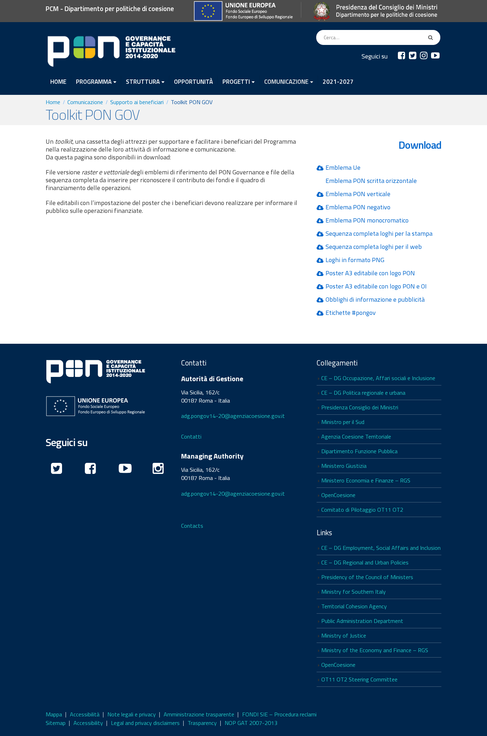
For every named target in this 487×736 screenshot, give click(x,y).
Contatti (191, 436)
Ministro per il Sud (342, 422)
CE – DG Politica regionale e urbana (363, 392)
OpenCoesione (338, 495)
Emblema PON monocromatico (367, 220)
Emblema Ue (342, 167)
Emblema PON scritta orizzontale (371, 180)
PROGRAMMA (94, 81)
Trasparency (202, 723)
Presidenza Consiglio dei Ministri (359, 407)
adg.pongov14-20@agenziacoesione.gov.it (233, 416)
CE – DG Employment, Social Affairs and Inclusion (381, 547)
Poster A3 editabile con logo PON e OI (376, 286)
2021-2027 (338, 81)
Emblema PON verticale (357, 194)
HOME (58, 81)
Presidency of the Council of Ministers (367, 577)
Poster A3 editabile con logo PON (370, 273)
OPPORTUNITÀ (193, 81)
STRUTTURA (143, 81)
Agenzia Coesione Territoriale (356, 436)
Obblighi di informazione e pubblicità (375, 299)
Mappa (54, 714)
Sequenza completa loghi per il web (373, 246)
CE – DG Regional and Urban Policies (365, 562)
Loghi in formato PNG (354, 260)
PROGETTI (236, 81)
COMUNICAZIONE (286, 81)
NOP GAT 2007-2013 (251, 723)
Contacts (192, 525)
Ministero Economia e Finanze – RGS (365, 480)
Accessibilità (84, 714)
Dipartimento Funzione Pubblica (359, 451)
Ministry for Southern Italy (353, 591)
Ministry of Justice (343, 635)
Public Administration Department (362, 621)
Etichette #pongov (350, 312)
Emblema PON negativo (357, 207)
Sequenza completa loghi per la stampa (378, 233)
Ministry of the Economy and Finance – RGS (374, 650)
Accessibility (88, 723)
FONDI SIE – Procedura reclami (279, 714)
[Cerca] (432, 37)
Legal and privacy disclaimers (145, 723)
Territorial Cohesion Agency (354, 606)
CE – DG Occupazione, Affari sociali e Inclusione (378, 378)
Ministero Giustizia (343, 465)
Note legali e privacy (131, 714)
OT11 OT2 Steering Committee (359, 679)
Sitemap (56, 723)
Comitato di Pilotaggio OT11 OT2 (362, 509)
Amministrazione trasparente (199, 714)
